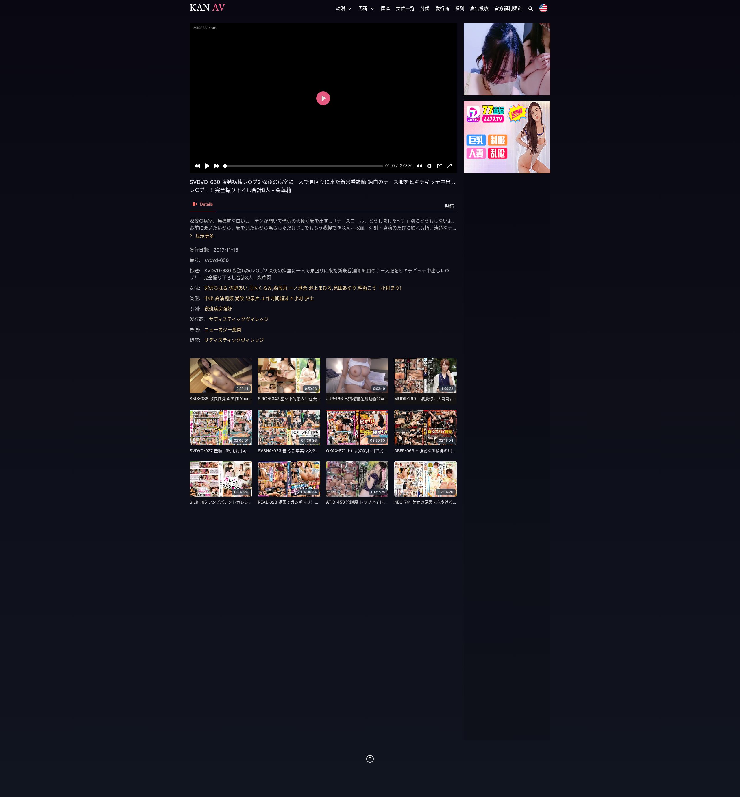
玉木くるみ (260, 288)
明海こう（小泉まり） (381, 288)
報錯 (449, 206)
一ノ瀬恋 (298, 288)
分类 (425, 8)
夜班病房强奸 (218, 309)
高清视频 (224, 298)
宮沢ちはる (215, 288)
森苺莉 (280, 288)
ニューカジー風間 (222, 329)
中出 (209, 298)
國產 (385, 8)
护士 (309, 298)
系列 (459, 8)
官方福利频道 (508, 8)
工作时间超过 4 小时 (282, 298)
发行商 (442, 8)
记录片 (253, 298)
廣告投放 (479, 8)
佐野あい (238, 288)
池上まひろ (320, 288)
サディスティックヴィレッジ (239, 319)
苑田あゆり (344, 288)
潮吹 (239, 298)
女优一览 (405, 8)
